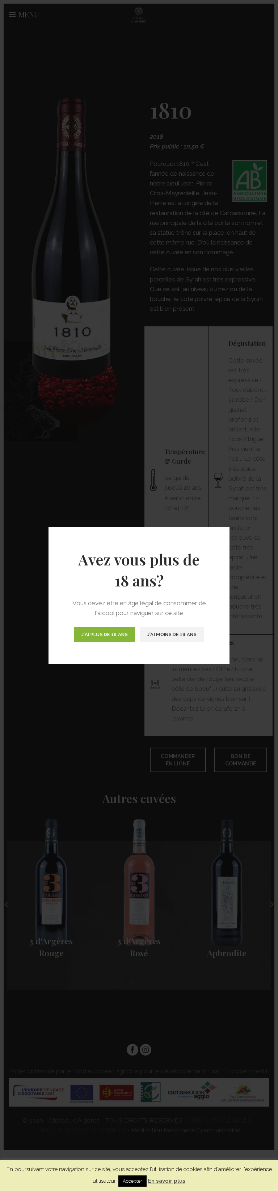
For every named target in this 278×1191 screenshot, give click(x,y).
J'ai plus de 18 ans (104, 634)
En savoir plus (166, 1181)
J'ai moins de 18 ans (172, 634)
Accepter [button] (132, 1181)
